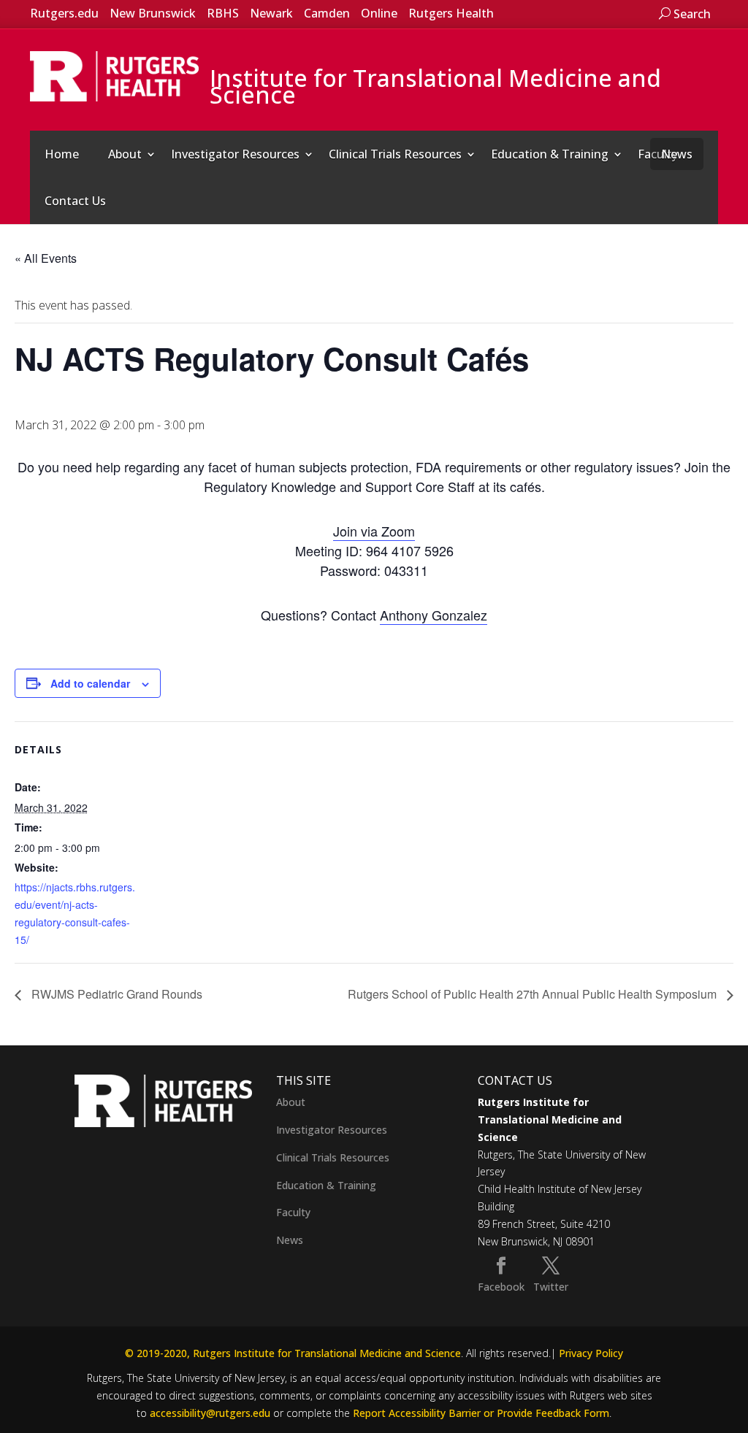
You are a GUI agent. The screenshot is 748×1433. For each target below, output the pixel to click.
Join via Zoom (374, 530)
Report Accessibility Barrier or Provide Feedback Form (481, 1413)
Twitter (550, 1287)
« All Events (46, 258)
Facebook (501, 1287)
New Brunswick (153, 13)
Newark (271, 13)
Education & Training (549, 154)
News (676, 154)
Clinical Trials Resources (395, 154)
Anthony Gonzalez (433, 614)
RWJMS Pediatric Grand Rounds (115, 994)
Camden (327, 13)
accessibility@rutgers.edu (210, 1413)
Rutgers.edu (64, 13)
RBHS (223, 13)
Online (379, 13)
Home (62, 154)
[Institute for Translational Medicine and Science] (114, 75)
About (125, 154)
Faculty (293, 1212)
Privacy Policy (591, 1353)
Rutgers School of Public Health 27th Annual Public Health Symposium (534, 994)
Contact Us (75, 201)
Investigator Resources (235, 154)
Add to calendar (90, 683)
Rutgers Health (451, 13)
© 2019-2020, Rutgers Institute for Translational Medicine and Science (293, 1353)
